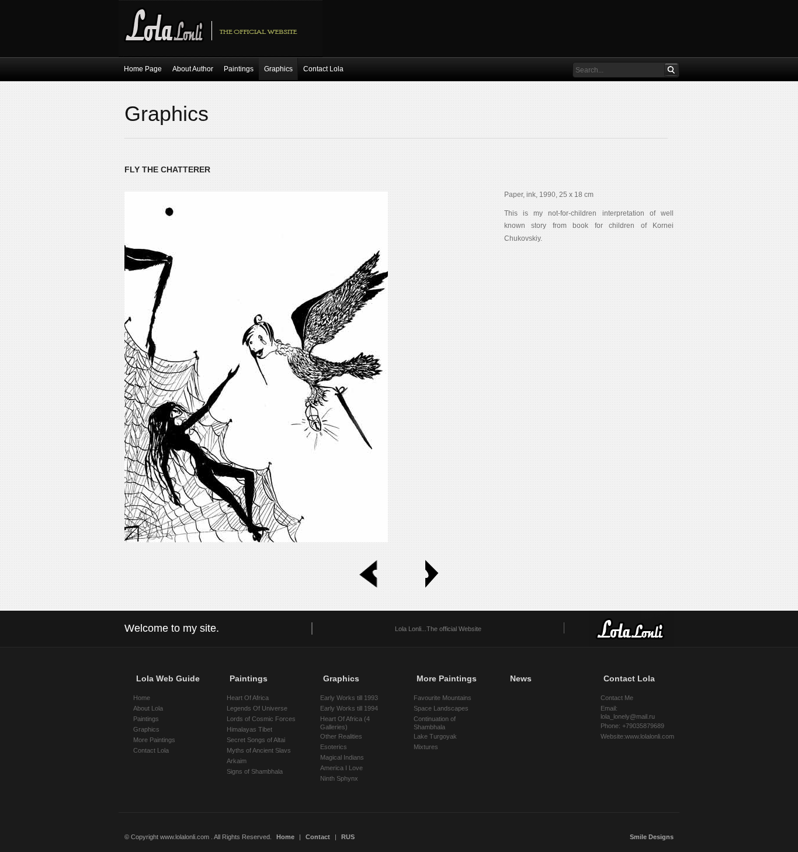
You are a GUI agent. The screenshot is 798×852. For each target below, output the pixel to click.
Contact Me (617, 697)
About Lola (148, 708)
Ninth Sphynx (339, 778)
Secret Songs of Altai (256, 739)
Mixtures (426, 746)
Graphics (146, 729)
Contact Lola (151, 750)
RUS (348, 836)
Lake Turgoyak (435, 736)
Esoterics (333, 746)
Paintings (146, 718)
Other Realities (341, 736)
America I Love (341, 767)
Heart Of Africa (248, 697)
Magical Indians (342, 757)
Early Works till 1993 (349, 697)
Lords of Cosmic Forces (261, 718)
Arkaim (237, 760)
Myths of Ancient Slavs (259, 750)
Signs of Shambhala (255, 771)
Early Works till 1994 (349, 708)
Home (141, 697)
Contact (318, 836)
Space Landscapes (441, 708)
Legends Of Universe (257, 708)
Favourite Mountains (442, 697)
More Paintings (154, 739)
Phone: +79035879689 (632, 725)
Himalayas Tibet (249, 729)
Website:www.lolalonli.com (637, 736)
